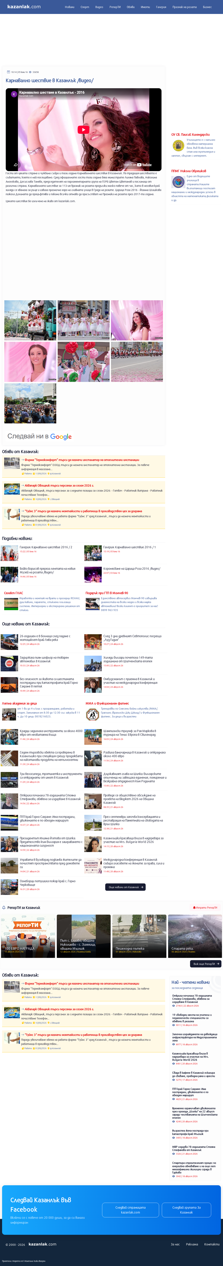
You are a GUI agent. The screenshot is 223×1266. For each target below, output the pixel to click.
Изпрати (206, 907)
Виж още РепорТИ (205, 963)
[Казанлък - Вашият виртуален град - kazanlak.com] (24, 7)
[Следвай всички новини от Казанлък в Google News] (40, 434)
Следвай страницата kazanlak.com (131, 1209)
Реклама (192, 1244)
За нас (175, 1244)
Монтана (28, 1261)
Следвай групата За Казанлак (186, 1209)
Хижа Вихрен (39, 1261)
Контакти (212, 1244)
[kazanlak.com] (42, 1244)
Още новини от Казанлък (124, 887)
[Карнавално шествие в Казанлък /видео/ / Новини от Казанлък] (30, 320)
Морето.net (18, 1261)
